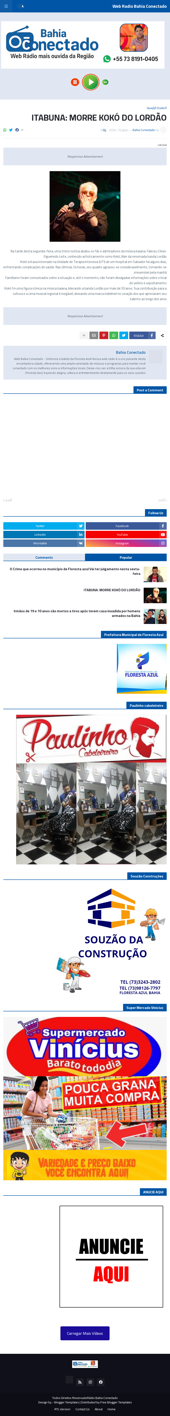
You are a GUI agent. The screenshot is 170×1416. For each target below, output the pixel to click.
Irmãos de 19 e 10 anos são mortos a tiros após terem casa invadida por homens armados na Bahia (77, 613)
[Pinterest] (103, 335)
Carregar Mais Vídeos (85, 1333)
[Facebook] (17, 130)
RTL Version (62, 1409)
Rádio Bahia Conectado (102, 1398)
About (98, 1409)
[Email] (93, 335)
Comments (44, 557)
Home (112, 1409)
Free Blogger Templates (116, 1402)
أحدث (161, 500)
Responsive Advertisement (85, 156)
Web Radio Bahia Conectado (139, 6)
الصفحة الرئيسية (157, 107)
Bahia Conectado (131, 352)
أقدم (9, 500)
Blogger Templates (66, 1402)
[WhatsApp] (4, 130)
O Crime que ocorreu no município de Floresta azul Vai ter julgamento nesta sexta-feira (75, 571)
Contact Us (82, 1409)
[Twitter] (11, 130)
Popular (126, 557)
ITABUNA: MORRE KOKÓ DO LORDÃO (112, 590)
